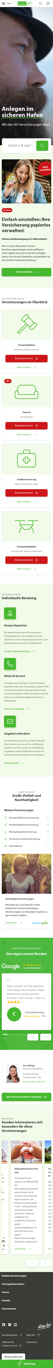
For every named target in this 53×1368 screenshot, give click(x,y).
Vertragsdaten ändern (13, 1284)
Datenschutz (8, 1342)
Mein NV (30, 1335)
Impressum (31, 1342)
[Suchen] (42, 146)
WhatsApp (30, 1364)
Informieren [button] (11, 923)
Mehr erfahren (24, 367)
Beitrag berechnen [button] (24, 358)
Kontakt (6, 1300)
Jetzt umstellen (24, 272)
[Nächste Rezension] (45, 1037)
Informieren (20, 1249)
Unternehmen (9, 1309)
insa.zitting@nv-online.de (34, 1082)
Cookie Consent (10, 1346)
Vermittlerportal (10, 1335)
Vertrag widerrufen (13, 1357)
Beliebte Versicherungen (14, 1276)
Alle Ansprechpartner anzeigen (23, 1097)
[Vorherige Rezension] (32, 1037)
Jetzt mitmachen (26, 11)
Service (5, 1292)
